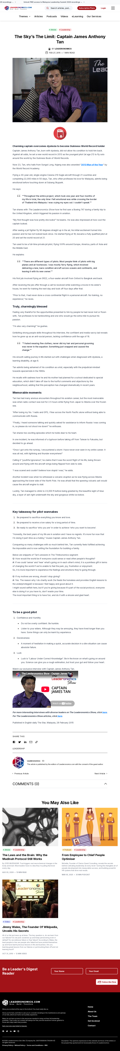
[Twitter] (7, 1031)
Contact (92, 1025)
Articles (38, 16)
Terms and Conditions (35, 1045)
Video (7, 922)
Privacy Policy (7, 1045)
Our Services (94, 16)
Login (103, 8)
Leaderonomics (63, 49)
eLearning (77, 16)
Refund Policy (20, 1045)
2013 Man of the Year (92, 164)
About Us (92, 1011)
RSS (46, 1045)
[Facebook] (3, 1031)
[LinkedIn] (11, 1031)
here (104, 712)
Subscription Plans (87, 8)
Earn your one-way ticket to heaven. (14, 1026)
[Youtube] (14, 1031)
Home (90, 1007)
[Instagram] (18, 1031)
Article (53, 30)
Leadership (65, 30)
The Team (92, 1016)
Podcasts (52, 16)
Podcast (67, 850)
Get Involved (94, 1021)
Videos (64, 16)
